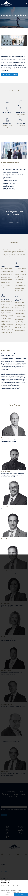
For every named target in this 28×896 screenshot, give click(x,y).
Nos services (4, 868)
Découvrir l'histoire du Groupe (9, 74)
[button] (26, 3)
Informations (5, 875)
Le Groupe (4, 871)
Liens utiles (4, 878)
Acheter (3, 861)
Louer (3, 864)
